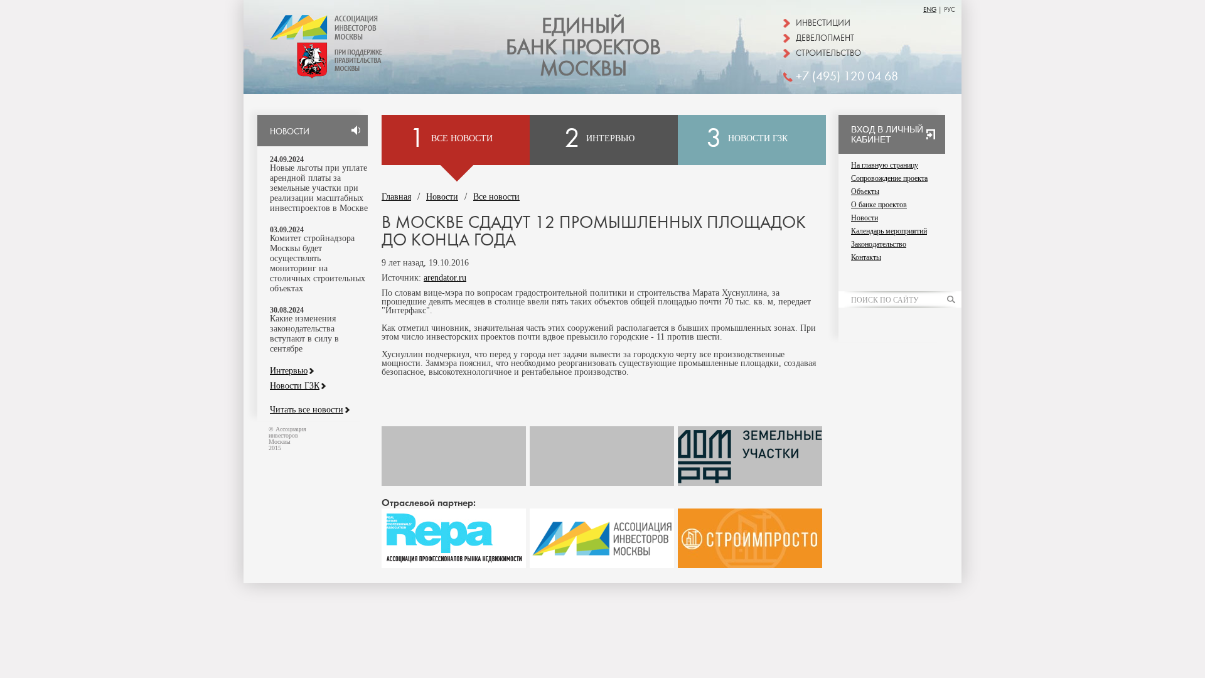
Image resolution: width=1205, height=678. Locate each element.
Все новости (496, 197)
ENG (929, 9)
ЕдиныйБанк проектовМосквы (583, 48)
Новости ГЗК (294, 386)
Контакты (866, 257)
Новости (442, 197)
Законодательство (878, 244)
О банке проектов (879, 204)
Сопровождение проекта (889, 178)
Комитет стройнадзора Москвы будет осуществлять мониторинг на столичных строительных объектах (317, 263)
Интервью (289, 371)
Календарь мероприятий (889, 231)
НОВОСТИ (289, 131)
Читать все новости (306, 410)
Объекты (865, 191)
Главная (396, 197)
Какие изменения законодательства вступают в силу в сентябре (304, 333)
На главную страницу (884, 165)
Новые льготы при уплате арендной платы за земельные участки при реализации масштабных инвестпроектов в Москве (319, 188)
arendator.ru (445, 277)
